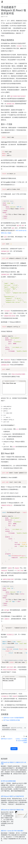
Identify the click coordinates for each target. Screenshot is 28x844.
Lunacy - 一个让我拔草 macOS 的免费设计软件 (21, 740)
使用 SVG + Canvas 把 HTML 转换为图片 (12, 831)
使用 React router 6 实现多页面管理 (13, 717)
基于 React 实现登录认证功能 (11, 720)
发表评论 (14, 749)
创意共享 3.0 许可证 (16, 728)
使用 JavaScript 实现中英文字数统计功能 (12, 810)
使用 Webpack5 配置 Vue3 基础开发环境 (12, 796)
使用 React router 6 (6, 739)
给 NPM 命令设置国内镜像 (8, 781)
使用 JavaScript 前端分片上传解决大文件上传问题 (13, 763)
